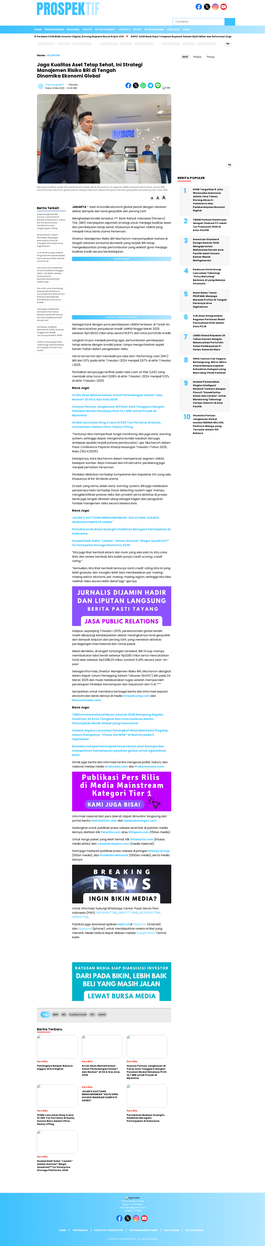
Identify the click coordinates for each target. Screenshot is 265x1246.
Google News (145, 933)
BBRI (55, 1014)
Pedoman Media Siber (143, 1230)
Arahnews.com (116, 766)
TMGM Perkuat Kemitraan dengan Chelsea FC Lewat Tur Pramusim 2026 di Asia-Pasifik (210, 225)
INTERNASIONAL (154, 29)
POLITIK (87, 29)
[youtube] (224, 9)
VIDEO (186, 29)
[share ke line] (158, 87)
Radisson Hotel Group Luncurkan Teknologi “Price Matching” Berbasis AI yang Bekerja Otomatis (209, 276)
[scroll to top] (254, 1240)
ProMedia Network (114, 855)
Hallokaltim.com (104, 821)
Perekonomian (54, 29)
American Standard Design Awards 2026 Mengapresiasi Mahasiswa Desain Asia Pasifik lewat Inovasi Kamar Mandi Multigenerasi (208, 250)
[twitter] (207, 9)
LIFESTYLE (124, 29)
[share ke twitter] (136, 87)
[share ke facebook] (129, 87)
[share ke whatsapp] (144, 87)
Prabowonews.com (149, 766)
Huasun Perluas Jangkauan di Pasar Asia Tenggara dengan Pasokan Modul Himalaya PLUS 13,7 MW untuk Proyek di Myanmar (118, 411)
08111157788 (80, 917)
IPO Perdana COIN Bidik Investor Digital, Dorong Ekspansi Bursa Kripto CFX (53, 36)
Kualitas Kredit (78, 1014)
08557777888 (128, 913)
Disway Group (158, 851)
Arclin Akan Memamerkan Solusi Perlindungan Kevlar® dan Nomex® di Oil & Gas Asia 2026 (117, 397)
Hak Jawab (171, 1230)
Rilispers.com (139, 832)
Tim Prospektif (54, 84)
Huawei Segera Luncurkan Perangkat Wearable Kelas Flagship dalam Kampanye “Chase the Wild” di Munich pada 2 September (120, 734)
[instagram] (216, 9)
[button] (152, 198)
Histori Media (194, 1230)
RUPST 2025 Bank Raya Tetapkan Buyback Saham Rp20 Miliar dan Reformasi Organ (157, 36)
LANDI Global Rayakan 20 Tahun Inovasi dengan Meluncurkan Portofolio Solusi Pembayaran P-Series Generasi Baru (209, 342)
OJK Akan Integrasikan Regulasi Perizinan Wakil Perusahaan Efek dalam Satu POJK (209, 321)
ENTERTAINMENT (105, 29)
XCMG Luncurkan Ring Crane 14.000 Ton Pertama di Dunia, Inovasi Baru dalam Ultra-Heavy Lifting (116, 424)
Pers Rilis (173, 29)
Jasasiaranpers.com (113, 844)
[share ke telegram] (151, 87)
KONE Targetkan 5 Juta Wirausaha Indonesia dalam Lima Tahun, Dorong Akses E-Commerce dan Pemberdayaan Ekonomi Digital (209, 200)
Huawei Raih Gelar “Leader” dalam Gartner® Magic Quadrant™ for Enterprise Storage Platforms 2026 (120, 543)
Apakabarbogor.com (140, 821)
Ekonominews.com (86, 700)
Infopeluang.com (136, 696)
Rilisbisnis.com (141, 839)
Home (37, 29)
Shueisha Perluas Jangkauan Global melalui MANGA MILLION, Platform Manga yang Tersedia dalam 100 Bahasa (208, 424)
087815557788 (149, 913)
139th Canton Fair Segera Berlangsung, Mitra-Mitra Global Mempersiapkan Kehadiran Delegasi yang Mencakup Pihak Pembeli (209, 365)
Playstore (139, 924)
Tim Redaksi (80, 1230)
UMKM (101, 1014)
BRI (63, 1014)
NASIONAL (73, 29)
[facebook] (199, 9)
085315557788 (106, 913)
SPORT (137, 29)
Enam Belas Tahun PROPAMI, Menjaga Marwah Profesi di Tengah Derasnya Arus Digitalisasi (210, 299)
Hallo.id (123, 924)
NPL (92, 1014)
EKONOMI (53, 55)
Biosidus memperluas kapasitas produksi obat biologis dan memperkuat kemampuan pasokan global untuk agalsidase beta (119, 750)
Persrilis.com (111, 832)
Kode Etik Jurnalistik (108, 1230)
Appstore (85, 929)
